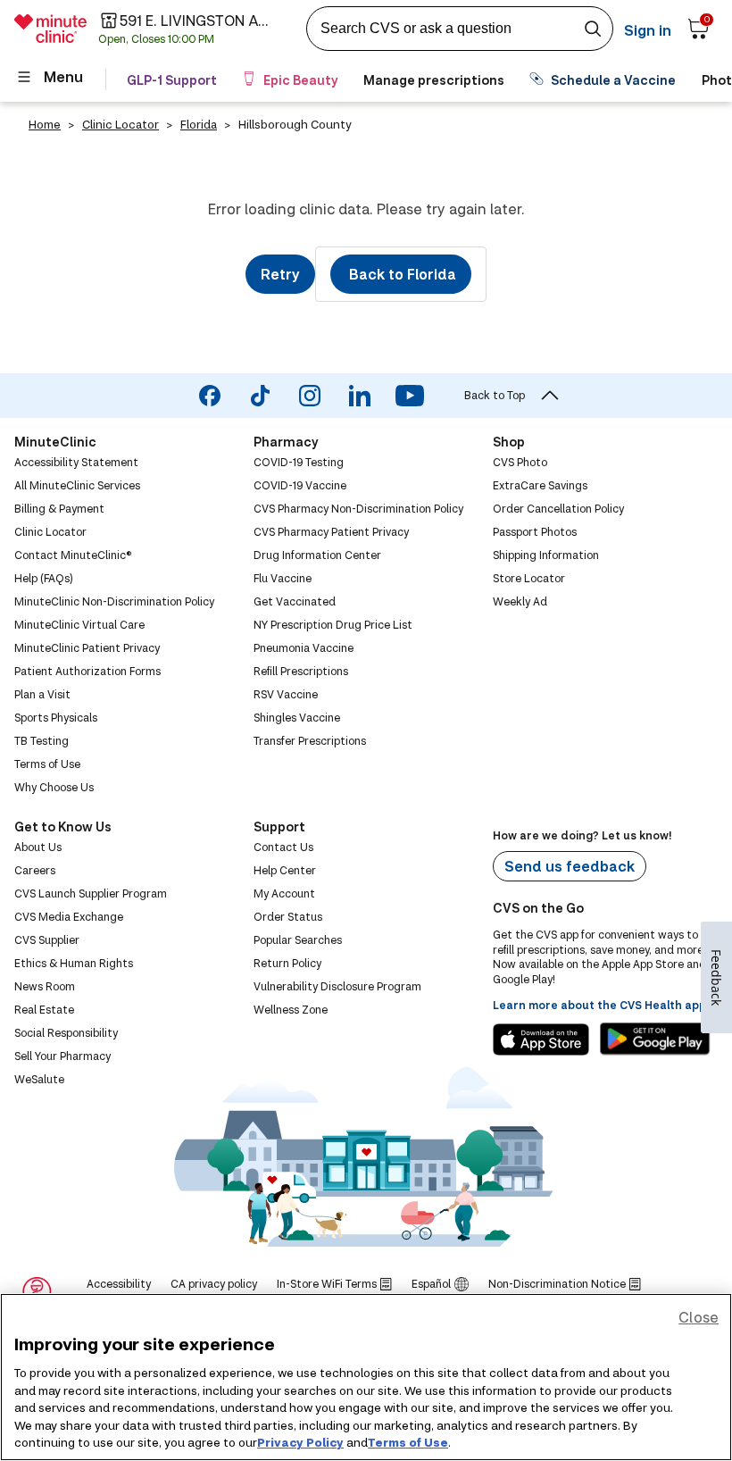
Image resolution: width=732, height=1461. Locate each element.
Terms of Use (408, 1442)
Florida (198, 124)
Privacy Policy (300, 1442)
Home (45, 124)
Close (698, 1316)
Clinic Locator (120, 124)
